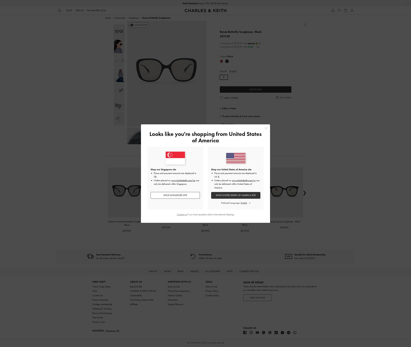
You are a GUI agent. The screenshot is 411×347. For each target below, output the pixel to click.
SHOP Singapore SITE (175, 195)
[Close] (266, 128)
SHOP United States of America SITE (236, 195)
